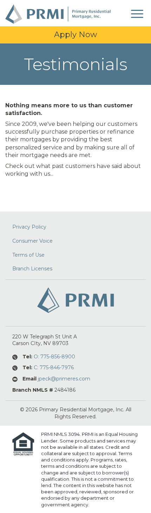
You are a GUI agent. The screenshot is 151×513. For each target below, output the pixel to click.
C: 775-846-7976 (54, 367)
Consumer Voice (32, 241)
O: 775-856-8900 (54, 356)
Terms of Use (28, 255)
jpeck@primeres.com (64, 379)
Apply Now (75, 34)
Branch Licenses (32, 268)
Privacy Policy (29, 227)
